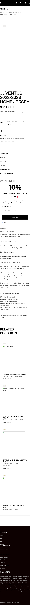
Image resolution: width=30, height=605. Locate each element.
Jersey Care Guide (4, 565)
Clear (9, 124)
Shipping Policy (19, 268)
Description (4, 153)
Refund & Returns (5, 555)
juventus (8, 141)
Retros (2, 544)
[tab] (4, 154)
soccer (12, 141)
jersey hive (6, 602)
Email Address (6, 206)
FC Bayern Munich (7, 463)
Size (1, 122)
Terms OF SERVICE (4, 557)
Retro (11, 509)
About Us (2, 562)
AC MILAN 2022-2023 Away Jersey (14, 374)
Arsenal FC (6, 509)
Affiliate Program (5, 571)
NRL (1, 541)
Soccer (15, 138)
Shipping (3, 166)
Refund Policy (5, 170)
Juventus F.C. (10, 138)
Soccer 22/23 (21, 138)
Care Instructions (6, 174)
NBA (1, 538)
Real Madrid (6, 420)
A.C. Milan (5, 376)
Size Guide (3, 162)
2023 (5, 141)
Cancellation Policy (5, 552)
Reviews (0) (4, 158)
